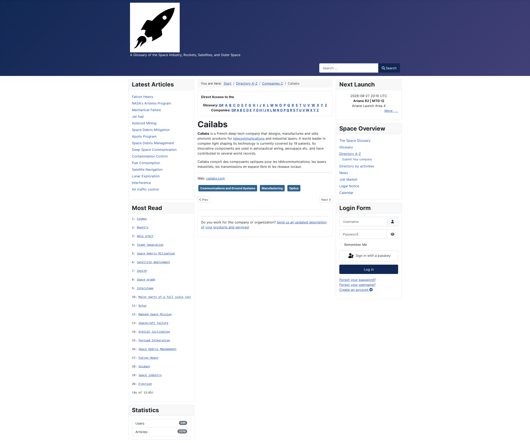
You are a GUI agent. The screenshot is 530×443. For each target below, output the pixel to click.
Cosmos (142, 218)
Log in (369, 269)
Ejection (145, 383)
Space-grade (146, 279)
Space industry (150, 375)
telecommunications (249, 138)
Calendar (346, 193)
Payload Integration (154, 340)
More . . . (391, 111)
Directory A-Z (350, 154)
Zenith (142, 271)
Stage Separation (150, 244)
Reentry (142, 227)
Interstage (145, 288)
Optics (294, 188)
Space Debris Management (158, 349)
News (343, 173)
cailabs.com (215, 178)
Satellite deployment (153, 262)
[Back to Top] (523, 435)
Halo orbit (145, 236)
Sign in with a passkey (373, 255)
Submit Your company (357, 159)
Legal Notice (349, 186)
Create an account (354, 290)
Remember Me (355, 245)
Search (391, 68)
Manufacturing (272, 188)
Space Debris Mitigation (156, 253)
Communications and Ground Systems (227, 188)
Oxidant (144, 366)
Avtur (143, 305)
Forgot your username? (357, 285)
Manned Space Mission (155, 314)
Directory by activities (356, 166)
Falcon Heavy (148, 357)
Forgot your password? (357, 280)
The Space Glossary (355, 140)
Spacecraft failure (153, 323)
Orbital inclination (154, 331)
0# (221, 105)
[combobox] (348, 68)
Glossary (346, 147)
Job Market (348, 179)
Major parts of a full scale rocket (167, 297)
